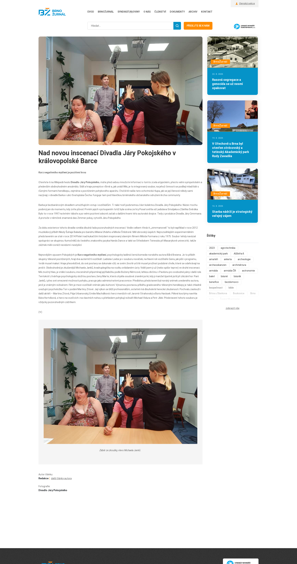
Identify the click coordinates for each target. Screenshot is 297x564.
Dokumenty (177, 11)
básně (224, 276)
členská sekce (247, 3)
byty (211, 299)
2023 (212, 248)
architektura (239, 265)
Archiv (193, 11)
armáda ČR (230, 270)
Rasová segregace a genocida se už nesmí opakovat (227, 84)
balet (212, 276)
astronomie (248, 270)
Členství (160, 11)
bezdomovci (231, 282)
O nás (147, 11)
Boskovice (238, 293)
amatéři (213, 259)
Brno (253, 293)
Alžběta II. (239, 253)
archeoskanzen (217, 265)
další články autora (61, 478)
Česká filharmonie (230, 299)
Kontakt (206, 11)
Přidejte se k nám (198, 25)
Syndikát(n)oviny (129, 11)
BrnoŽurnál (106, 11)
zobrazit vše (232, 308)
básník (237, 276)
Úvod (90, 11)
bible (231, 287)
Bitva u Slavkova (218, 293)
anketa (228, 259)
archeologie (244, 259)
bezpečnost (216, 287)
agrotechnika (228, 248)
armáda (213, 270)
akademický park (218, 253)
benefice (214, 282)
